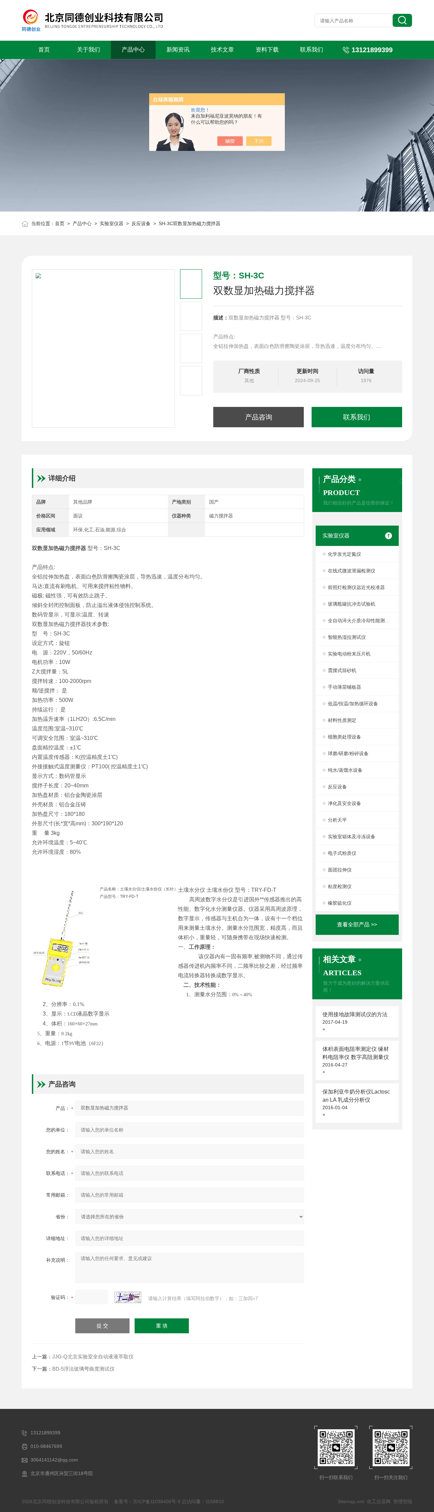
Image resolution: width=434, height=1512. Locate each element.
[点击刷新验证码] (127, 1297)
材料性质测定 (342, 720)
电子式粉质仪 (342, 853)
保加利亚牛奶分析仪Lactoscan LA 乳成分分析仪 (356, 1096)
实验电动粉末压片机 (349, 653)
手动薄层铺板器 (344, 687)
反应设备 (141, 223)
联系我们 (311, 49)
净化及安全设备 (344, 803)
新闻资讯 (178, 49)
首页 (44, 49)
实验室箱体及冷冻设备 (351, 836)
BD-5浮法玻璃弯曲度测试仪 (83, 1369)
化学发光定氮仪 (344, 554)
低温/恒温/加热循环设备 (353, 703)
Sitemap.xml (351, 1501)
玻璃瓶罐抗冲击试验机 (351, 604)
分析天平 (337, 820)
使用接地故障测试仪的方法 (355, 1014)
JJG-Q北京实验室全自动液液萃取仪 (93, 1356)
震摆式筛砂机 (342, 670)
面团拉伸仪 (340, 869)
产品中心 (133, 49)
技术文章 (222, 49)
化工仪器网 (379, 1501)
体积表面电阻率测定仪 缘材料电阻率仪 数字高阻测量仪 (355, 1053)
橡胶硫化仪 (340, 903)
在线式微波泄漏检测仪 (351, 570)
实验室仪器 (111, 223)
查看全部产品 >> (357, 924)
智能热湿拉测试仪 (347, 637)
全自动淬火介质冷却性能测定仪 (361, 620)
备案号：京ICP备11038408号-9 (147, 1501)
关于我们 (88, 49)
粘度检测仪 (340, 886)
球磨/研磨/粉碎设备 (348, 753)
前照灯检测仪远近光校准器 (356, 587)
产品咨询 (258, 417)
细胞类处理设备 (344, 737)
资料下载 (267, 49)
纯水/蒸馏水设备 (345, 770)
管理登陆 (402, 1501)
